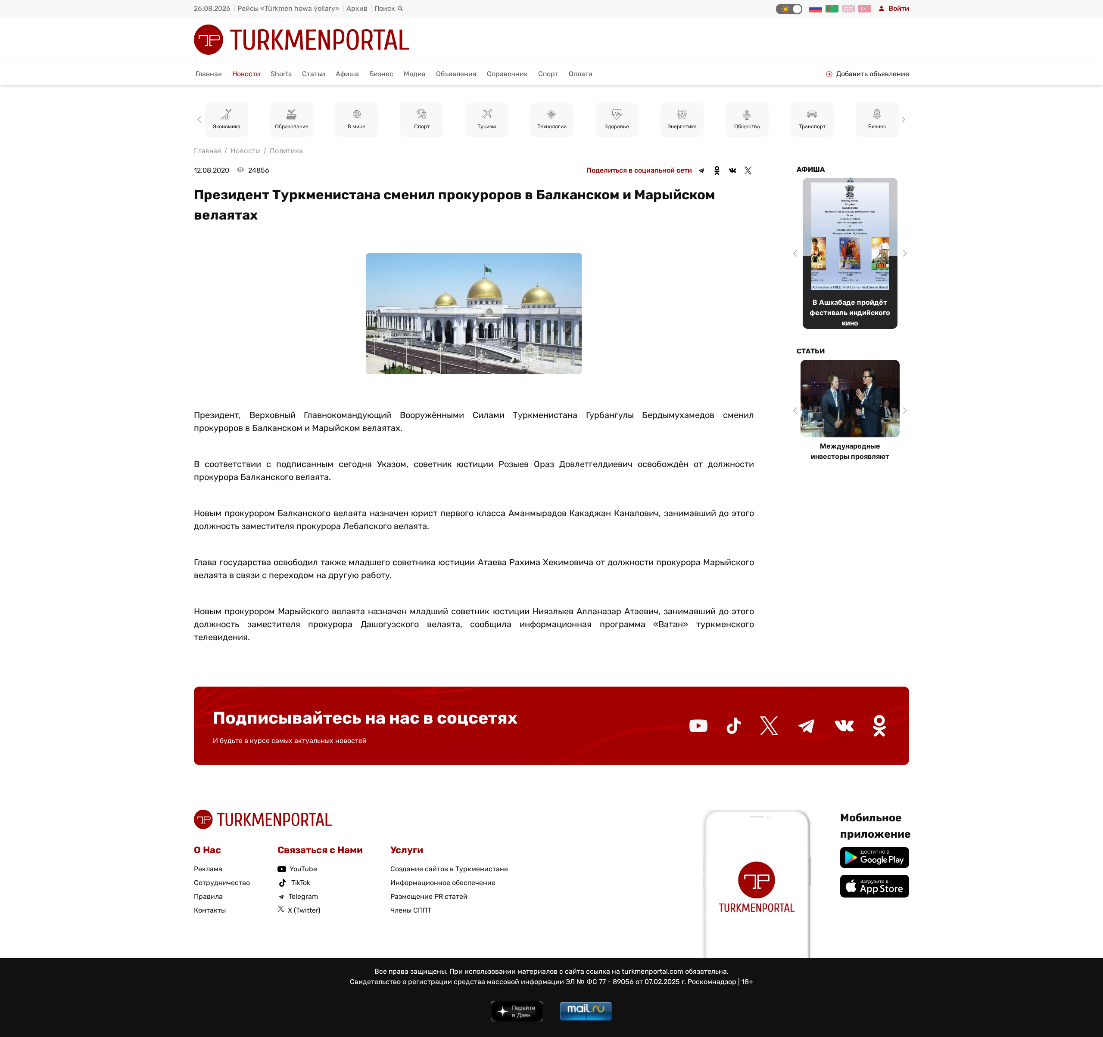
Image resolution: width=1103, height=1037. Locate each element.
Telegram (303, 896)
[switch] (789, 9)
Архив (357, 8)
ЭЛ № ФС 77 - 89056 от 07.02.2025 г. (626, 982)
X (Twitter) (304, 910)
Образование (291, 126)
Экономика (226, 126)
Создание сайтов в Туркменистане (449, 869)
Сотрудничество (222, 883)
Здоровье (616, 126)
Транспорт (812, 126)
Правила (208, 896)
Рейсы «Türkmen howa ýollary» (288, 8)
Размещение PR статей (428, 896)
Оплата (580, 74)
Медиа (415, 74)
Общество (747, 126)
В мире (356, 126)
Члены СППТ (410, 910)
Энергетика (682, 126)
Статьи (313, 74)
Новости (246, 74)
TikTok (300, 883)
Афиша (347, 74)
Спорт (548, 74)
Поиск (384, 8)
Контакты (210, 910)
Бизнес (381, 74)
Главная (209, 74)
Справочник (507, 74)
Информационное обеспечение (442, 883)
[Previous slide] (200, 119)
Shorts (281, 74)
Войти (898, 8)
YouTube (303, 869)
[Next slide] (902, 119)
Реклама (208, 869)
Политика (286, 150)
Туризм (486, 126)
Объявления (456, 74)
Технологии (552, 126)
